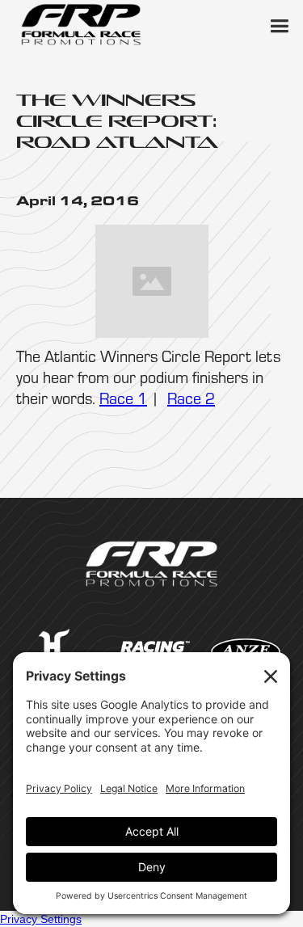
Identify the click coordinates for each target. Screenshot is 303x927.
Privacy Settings (41, 918)
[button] (279, 24)
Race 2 (191, 398)
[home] (80, 24)
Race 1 (123, 398)
